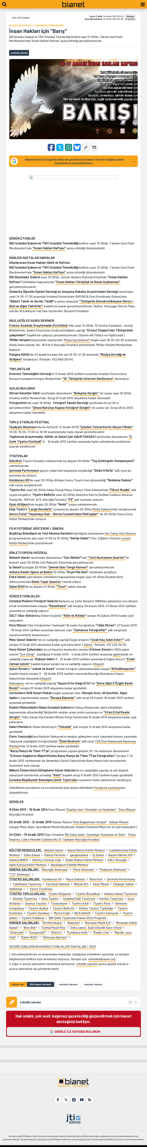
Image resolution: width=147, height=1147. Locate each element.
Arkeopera (16, 683)
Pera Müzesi (126, 809)
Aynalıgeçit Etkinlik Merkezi (69, 865)
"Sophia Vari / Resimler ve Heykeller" (91, 809)
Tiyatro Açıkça (38, 908)
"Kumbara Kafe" (78, 932)
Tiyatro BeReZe (64, 908)
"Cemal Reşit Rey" (53, 927)
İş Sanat (98, 855)
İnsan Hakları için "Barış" (38, 31)
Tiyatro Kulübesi (33, 918)
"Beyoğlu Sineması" (54, 869)
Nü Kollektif (82, 913)
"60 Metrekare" (52, 923)
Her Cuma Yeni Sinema (120, 533)
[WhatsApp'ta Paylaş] (68, 147)
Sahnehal (15, 889)
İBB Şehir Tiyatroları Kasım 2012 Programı (77, 918)
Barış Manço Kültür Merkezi (86, 850)
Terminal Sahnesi (58, 884)
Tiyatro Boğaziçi (59, 894)
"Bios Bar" (30, 927)
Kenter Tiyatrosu (111, 898)
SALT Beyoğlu (117, 860)
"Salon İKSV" (29, 937)
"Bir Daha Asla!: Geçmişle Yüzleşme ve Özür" (95, 834)
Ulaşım (98, 664)
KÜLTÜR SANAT (21, 17)
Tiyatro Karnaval (107, 913)
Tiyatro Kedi (80, 903)
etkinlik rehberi (93, 984)
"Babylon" (73, 923)
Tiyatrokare (59, 903)
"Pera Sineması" (84, 869)
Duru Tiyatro (50, 898)
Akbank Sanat (53, 850)
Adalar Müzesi (118, 822)
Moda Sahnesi (102, 509)
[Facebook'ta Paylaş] (51, 147)
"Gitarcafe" (16, 932)
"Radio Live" (101, 932)
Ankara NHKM (18, 860)
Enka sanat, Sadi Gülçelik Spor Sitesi (96, 927)
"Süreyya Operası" (54, 937)
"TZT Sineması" (19, 874)
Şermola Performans (121, 879)
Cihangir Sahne (123, 884)
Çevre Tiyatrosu (41, 889)
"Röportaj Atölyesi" (77, 340)
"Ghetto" (56, 932)
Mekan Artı (81, 884)
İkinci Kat (95, 879)
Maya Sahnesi (76, 879)
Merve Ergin (62, 913)
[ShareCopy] (85, 147)
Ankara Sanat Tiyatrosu (120, 894)
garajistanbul (79, 855)
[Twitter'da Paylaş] (59, 147)
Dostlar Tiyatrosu (25, 898)
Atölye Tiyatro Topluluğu (96, 908)
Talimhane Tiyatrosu (27, 884)
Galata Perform (54, 855)
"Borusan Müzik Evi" (97, 923)
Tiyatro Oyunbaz (38, 913)
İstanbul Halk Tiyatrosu (79, 898)
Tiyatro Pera (101, 903)
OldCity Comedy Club (46, 860)
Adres (88, 644)
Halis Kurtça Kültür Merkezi (27, 865)
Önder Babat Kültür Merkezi (84, 860)
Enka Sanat (32, 855)
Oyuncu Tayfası (36, 903)
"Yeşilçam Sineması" (113, 869)
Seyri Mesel (101, 884)
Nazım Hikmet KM (120, 855)
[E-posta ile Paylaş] (94, 147)
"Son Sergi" (27, 654)
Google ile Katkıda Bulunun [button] (77, 1031)
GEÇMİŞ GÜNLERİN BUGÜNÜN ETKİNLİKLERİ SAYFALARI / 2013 (52, 946)
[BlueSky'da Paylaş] (77, 147)
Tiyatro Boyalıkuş (87, 894)
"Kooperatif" (37, 932)
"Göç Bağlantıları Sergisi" (90, 822)
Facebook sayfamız (107, 788)
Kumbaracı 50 (52, 879)
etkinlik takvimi (86, 964)
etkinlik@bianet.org (101, 959)
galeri (117, 654)
